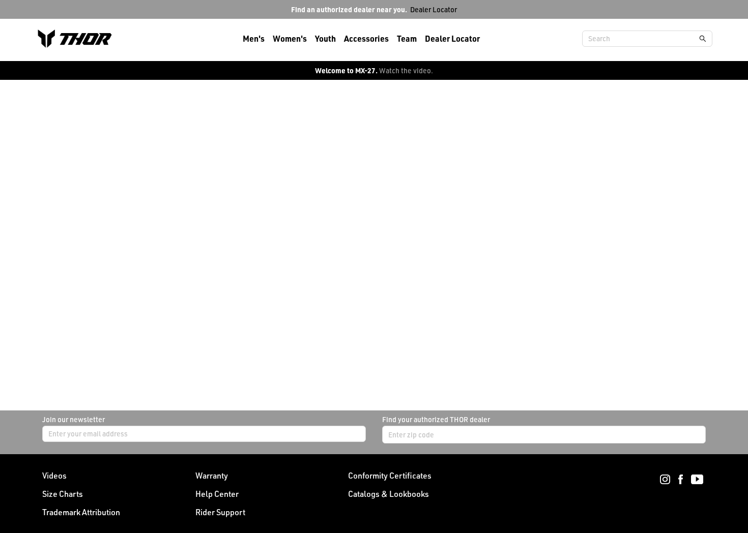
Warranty (211, 475)
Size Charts (62, 494)
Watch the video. (406, 70)
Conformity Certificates (389, 475)
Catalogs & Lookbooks (388, 494)
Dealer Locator (433, 9)
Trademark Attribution (81, 512)
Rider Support (220, 512)
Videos (54, 475)
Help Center (217, 494)
